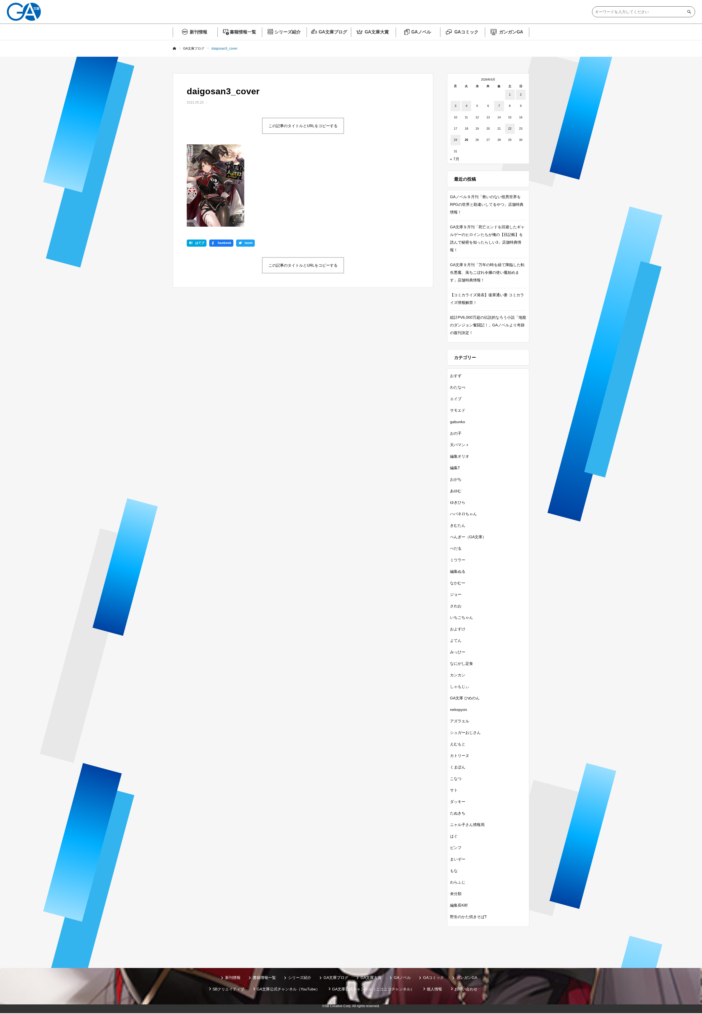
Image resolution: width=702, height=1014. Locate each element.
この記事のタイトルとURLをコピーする (303, 126)
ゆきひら (457, 502)
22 (509, 128)
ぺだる (456, 548)
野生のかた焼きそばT (468, 917)
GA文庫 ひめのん (465, 698)
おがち (456, 479)
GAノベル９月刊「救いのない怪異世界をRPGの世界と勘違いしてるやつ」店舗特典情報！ (486, 204)
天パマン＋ (459, 445)
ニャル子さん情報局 (467, 824)
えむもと (457, 744)
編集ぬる (457, 571)
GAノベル (421, 32)
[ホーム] (174, 49)
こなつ (456, 778)
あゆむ (456, 491)
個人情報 (434, 989)
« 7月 (454, 159)
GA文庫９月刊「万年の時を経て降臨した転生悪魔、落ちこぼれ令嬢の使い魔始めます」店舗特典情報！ (487, 272)
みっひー (457, 652)
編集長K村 (459, 905)
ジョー (456, 594)
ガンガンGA (511, 32)
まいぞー (457, 859)
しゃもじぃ (459, 686)
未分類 (456, 893)
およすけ (457, 629)
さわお (456, 606)
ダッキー (457, 801)
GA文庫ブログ (333, 32)
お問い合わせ (465, 989)
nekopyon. (459, 709)
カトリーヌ (459, 755)
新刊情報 (198, 32)
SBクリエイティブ (228, 989)
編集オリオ (459, 456)
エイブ (456, 399)
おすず (456, 376)
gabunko (457, 422)
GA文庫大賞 (377, 32)
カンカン (457, 675)
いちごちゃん (461, 617)
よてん (456, 640)
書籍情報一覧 (243, 32)
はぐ (454, 836)
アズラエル (459, 721)
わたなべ (457, 387)
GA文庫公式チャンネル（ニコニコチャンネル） (373, 989)
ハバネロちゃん (463, 514)
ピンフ (456, 847)
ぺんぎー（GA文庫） (468, 537)
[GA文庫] (24, 12)
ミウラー (457, 560)
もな (454, 870)
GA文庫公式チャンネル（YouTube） (288, 989)
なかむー (457, 583)
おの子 (456, 433)
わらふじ (457, 882)
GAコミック (466, 32)
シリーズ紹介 (287, 32)
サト (454, 790)
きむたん (457, 525)
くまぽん (457, 767)
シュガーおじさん (465, 732)
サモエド (457, 410)
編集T (455, 468)
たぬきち (457, 813)
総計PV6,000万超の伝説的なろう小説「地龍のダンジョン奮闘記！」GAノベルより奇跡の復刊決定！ (488, 325)
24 (455, 139)
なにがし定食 (461, 663)
